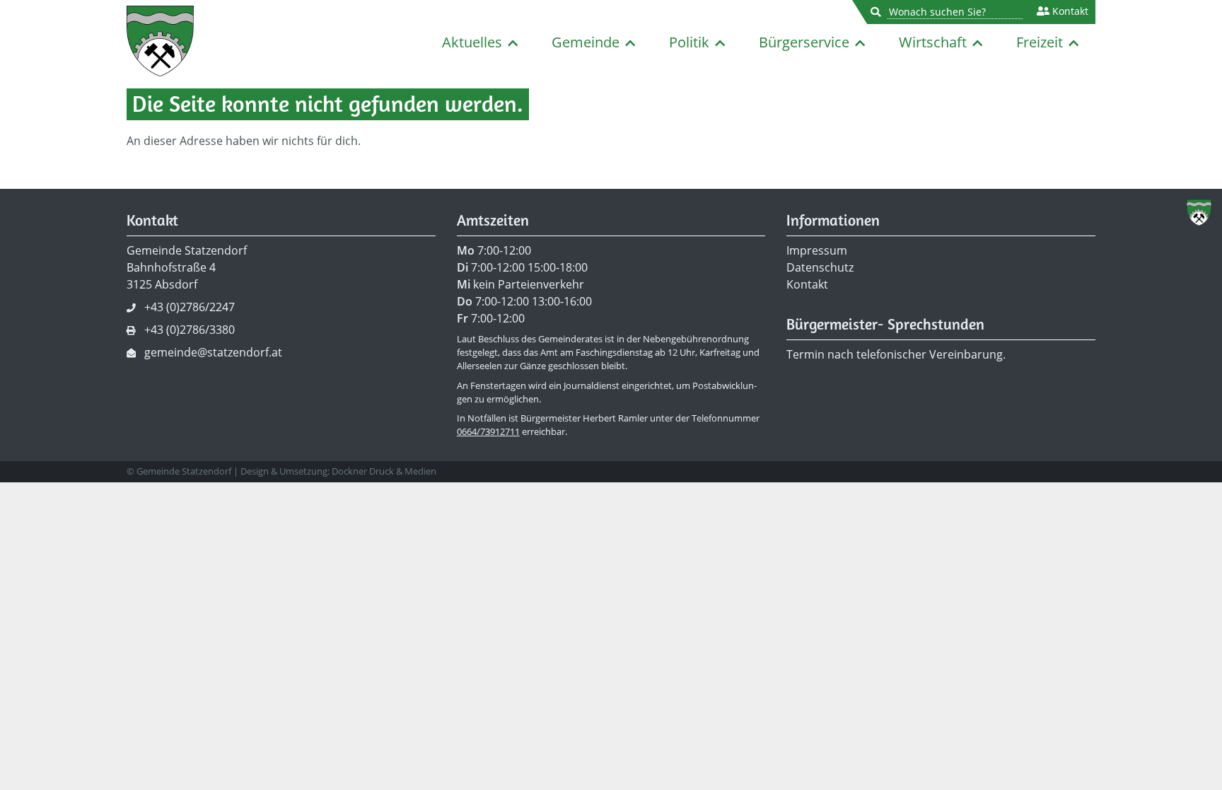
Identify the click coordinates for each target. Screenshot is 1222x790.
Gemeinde (585, 42)
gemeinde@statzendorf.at (213, 352)
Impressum (816, 250)
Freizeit (1039, 42)
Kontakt (1068, 11)
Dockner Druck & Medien (384, 471)
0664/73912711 (488, 431)
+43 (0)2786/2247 (189, 307)
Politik (689, 42)
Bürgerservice (804, 42)
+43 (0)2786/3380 (189, 329)
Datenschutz (820, 267)
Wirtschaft (933, 42)
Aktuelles (472, 42)
